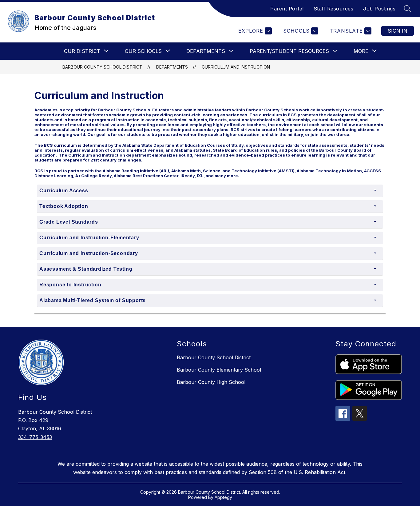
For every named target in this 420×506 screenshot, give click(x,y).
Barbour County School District (102, 67)
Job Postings (379, 9)
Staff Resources (334, 9)
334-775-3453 (35, 437)
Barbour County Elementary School (219, 370)
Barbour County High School (211, 382)
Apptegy (223, 497)
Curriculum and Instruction (236, 67)
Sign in (397, 31)
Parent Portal (287, 9)
